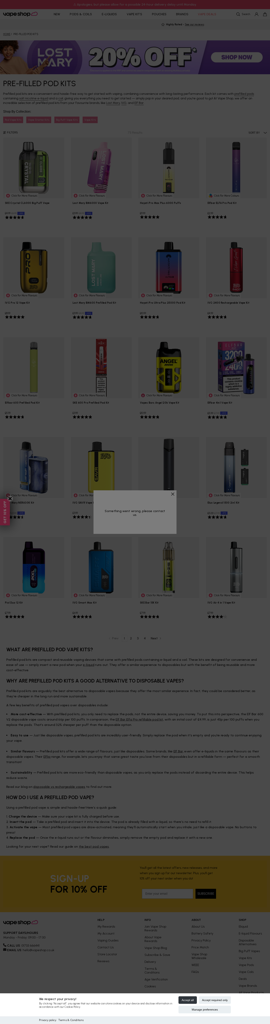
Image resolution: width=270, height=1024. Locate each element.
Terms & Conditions (71, 1020)
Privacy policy (47, 1020)
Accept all (188, 1000)
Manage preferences (205, 1009)
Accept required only (215, 1000)
